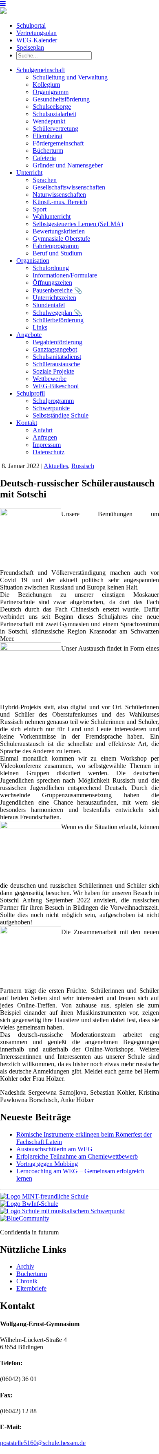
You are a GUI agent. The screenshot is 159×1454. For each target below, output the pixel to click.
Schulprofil (30, 393)
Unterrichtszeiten (54, 297)
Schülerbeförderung (58, 320)
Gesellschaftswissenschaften (69, 187)
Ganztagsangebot (55, 349)
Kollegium (46, 84)
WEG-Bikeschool (56, 386)
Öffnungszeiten (52, 282)
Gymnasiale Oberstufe (61, 238)
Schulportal (31, 25)
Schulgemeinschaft (40, 69)
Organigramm (50, 91)
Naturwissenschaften (59, 194)
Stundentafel (49, 304)
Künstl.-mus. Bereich (60, 201)
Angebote (29, 334)
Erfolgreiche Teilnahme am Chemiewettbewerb (77, 1156)
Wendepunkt (49, 121)
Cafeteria (44, 157)
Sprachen (45, 179)
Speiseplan (30, 47)
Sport (39, 209)
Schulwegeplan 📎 (57, 312)
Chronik (27, 1281)
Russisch (82, 465)
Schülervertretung (55, 128)
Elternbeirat (47, 135)
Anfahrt (43, 430)
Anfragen (45, 437)
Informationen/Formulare (65, 275)
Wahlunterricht (52, 216)
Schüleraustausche (56, 364)
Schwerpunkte (51, 408)
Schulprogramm (53, 400)
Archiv (25, 1266)
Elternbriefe (31, 1288)
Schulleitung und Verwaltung (70, 77)
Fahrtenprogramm (56, 245)
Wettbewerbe (49, 378)
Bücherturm (48, 150)
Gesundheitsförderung (61, 99)
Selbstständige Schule (60, 415)
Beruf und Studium (57, 253)
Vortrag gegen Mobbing (47, 1163)
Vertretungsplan (36, 32)
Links (40, 327)
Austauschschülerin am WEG (54, 1149)
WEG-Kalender (36, 40)
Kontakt (26, 422)
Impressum (47, 444)
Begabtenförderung (57, 342)
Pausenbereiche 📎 (57, 290)
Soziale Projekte (53, 371)
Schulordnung (51, 267)
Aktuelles (56, 465)
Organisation (32, 260)
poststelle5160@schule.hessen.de (43, 1442)
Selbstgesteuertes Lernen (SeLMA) (78, 223)
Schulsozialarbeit (54, 113)
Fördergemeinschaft (58, 143)
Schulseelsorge (52, 106)
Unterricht (29, 172)
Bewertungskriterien (59, 231)
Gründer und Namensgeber (68, 165)
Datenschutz (48, 452)
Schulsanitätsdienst (57, 356)
